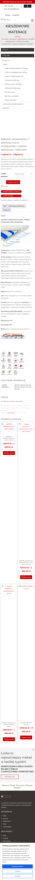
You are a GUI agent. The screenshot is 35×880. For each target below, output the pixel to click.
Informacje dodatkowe (16, 206)
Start (4, 816)
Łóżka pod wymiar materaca (13, 104)
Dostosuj (17, 871)
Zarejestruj (15, 15)
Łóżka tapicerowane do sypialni (16, 68)
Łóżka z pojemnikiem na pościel (15, 72)
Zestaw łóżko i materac (13, 84)
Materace (13, 39)
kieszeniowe (22, 39)
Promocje (6, 60)
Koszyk (5, 818)
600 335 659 (9, 6)
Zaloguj (7, 15)
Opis (4, 206)
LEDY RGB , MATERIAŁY (11, 96)
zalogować (11, 413)
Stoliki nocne (9, 92)
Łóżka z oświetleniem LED (13, 76)
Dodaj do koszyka (13, 182)
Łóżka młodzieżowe (11, 80)
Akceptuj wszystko (17, 866)
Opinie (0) (6, 210)
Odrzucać (17, 876)
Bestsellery (10, 777)
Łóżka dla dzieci (10, 100)
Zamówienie (7, 827)
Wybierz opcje (9, 453)
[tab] (5, 206)
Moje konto (6, 821)
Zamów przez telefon (11, 191)
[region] (17, 861)
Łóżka (5, 64)
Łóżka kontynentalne (12, 88)
